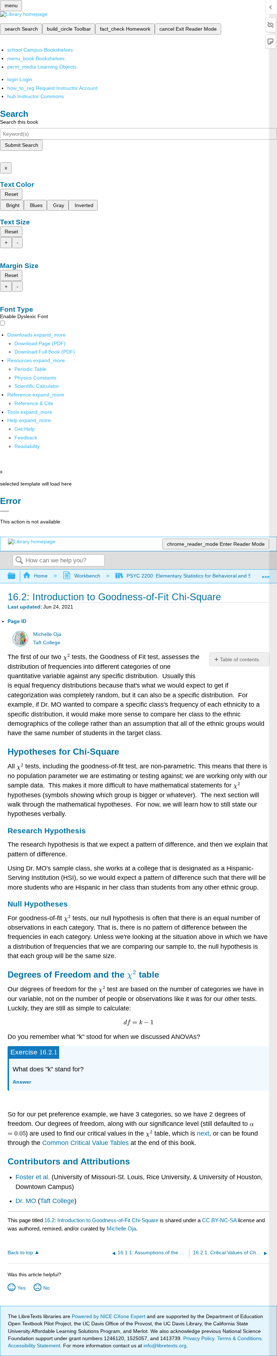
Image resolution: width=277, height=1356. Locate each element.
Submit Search (21, 145)
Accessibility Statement (34, 1345)
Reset (11, 194)
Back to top (20, 1252)
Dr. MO (26, 1200)
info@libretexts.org (164, 1345)
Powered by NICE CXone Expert (109, 1316)
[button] (25, 437)
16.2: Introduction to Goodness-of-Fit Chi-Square (101, 1220)
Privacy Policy (198, 1338)
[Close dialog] (4, 511)
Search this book (19, 122)
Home (40, 576)
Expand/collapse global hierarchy (16, 576)
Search (19, 560)
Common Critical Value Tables (85, 1142)
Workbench (87, 576)
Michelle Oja (47, 634)
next (203, 1133)
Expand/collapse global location (266, 574)
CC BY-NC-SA (220, 1220)
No (46, 1288)
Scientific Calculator (36, 386)
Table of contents (239, 659)
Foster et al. (33, 1177)
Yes (21, 1288)
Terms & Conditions (239, 1338)
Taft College (46, 642)
